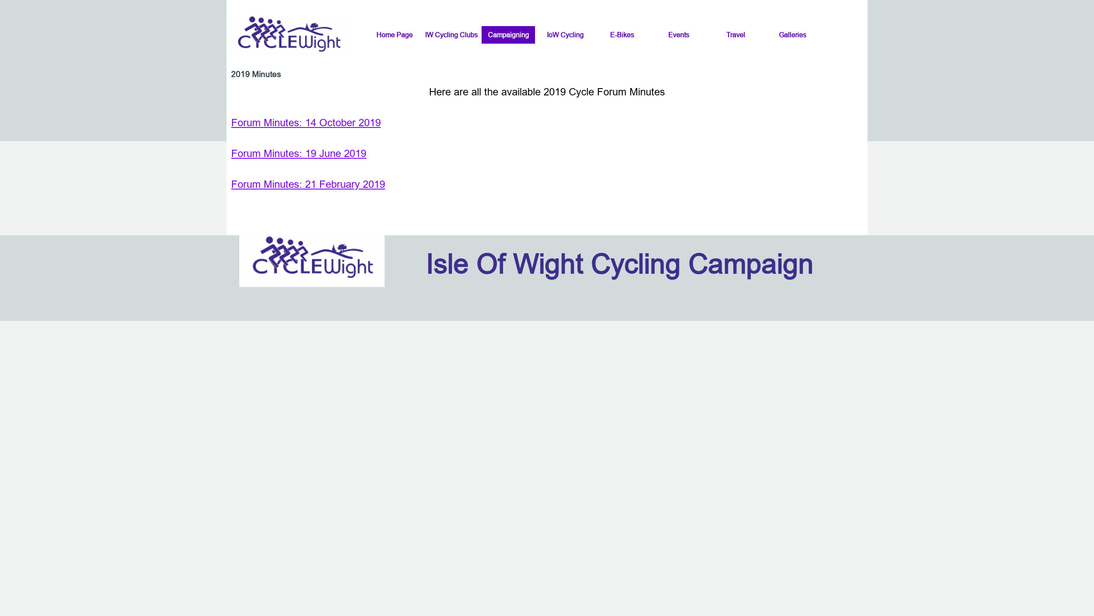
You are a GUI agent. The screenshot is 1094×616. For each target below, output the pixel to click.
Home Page (394, 34)
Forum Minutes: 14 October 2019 (306, 123)
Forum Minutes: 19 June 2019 (298, 154)
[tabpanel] (547, 138)
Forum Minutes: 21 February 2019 (308, 184)
